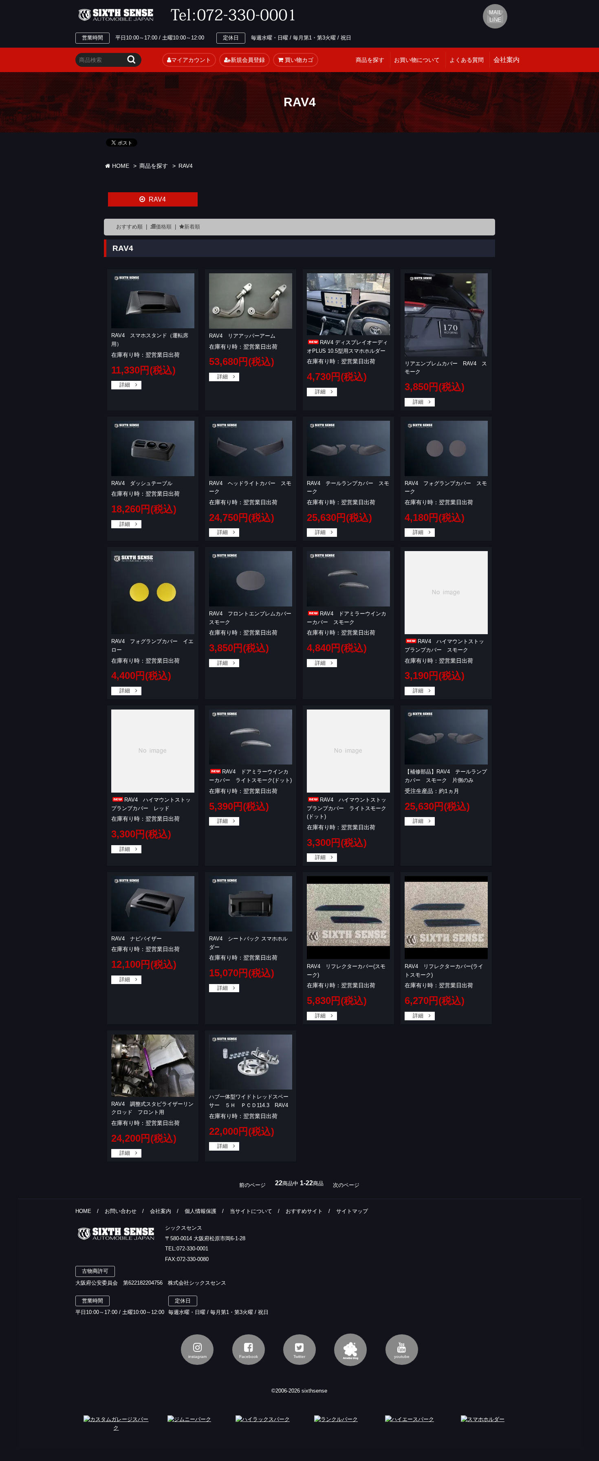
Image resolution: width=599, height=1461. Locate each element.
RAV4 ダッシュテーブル (141, 483)
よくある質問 (466, 60)
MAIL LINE (495, 16)
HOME (119, 166)
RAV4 (185, 166)
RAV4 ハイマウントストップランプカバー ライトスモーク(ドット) (346, 808)
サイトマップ (352, 1211)
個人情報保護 (200, 1211)
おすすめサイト (304, 1211)
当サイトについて (251, 1211)
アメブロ (350, 1350)
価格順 (164, 227)
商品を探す (370, 60)
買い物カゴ (298, 60)
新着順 (192, 227)
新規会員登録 (248, 60)
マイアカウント (191, 60)
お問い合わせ (121, 1211)
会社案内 (160, 1211)
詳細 (124, 385)
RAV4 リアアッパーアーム (242, 336)
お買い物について (417, 60)
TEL (235, 15)
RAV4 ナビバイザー (136, 939)
